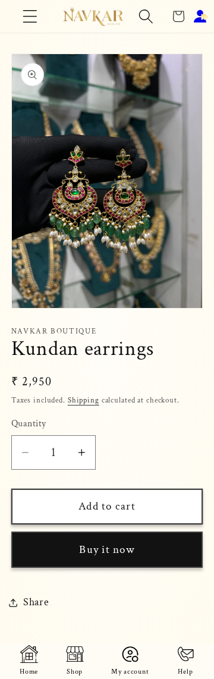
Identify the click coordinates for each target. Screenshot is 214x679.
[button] (30, 16)
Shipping (83, 400)
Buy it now (107, 549)
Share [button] (36, 602)
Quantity (28, 423)
